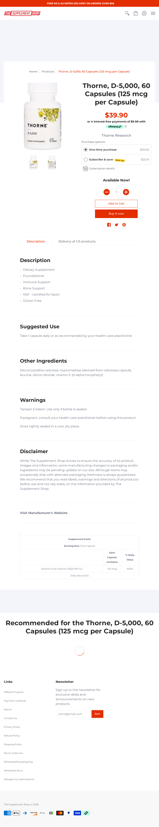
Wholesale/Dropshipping (18, 761)
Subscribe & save (106, 160)
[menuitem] (127, 13)
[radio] (86, 149)
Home (33, 71)
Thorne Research (116, 135)
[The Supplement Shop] (22, 13)
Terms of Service (13, 753)
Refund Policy (12, 735)
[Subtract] (107, 192)
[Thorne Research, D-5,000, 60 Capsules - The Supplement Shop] (43, 116)
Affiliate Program (14, 692)
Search (8, 709)
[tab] (36, 241)
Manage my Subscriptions (19, 779)
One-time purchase (103, 149)
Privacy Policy (12, 726)
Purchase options (93, 142)
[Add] (126, 192)
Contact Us (10, 718)
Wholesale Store (13, 770)
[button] (127, 13)
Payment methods (15, 700)
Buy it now (116, 213)
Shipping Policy (13, 744)
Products (48, 71)
